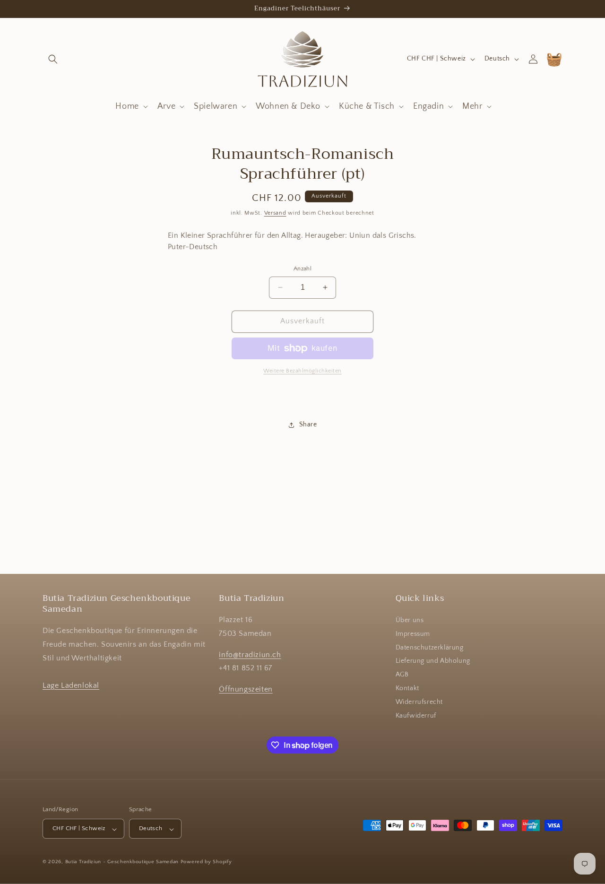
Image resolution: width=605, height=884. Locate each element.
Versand (275, 213)
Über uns (410, 620)
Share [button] (308, 424)
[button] (53, 59)
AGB (402, 675)
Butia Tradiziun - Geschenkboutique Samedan (122, 862)
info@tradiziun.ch (250, 654)
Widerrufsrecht (419, 702)
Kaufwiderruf (416, 715)
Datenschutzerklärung (430, 647)
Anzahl (302, 268)
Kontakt (407, 689)
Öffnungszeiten (245, 689)
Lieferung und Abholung (433, 661)
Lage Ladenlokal (71, 685)
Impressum (413, 634)
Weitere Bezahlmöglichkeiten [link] (302, 371)
